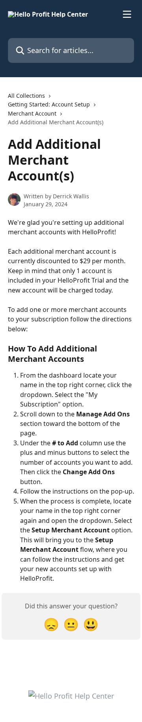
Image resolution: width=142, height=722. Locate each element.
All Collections (26, 95)
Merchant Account (32, 113)
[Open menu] (127, 14)
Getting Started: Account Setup (49, 104)
